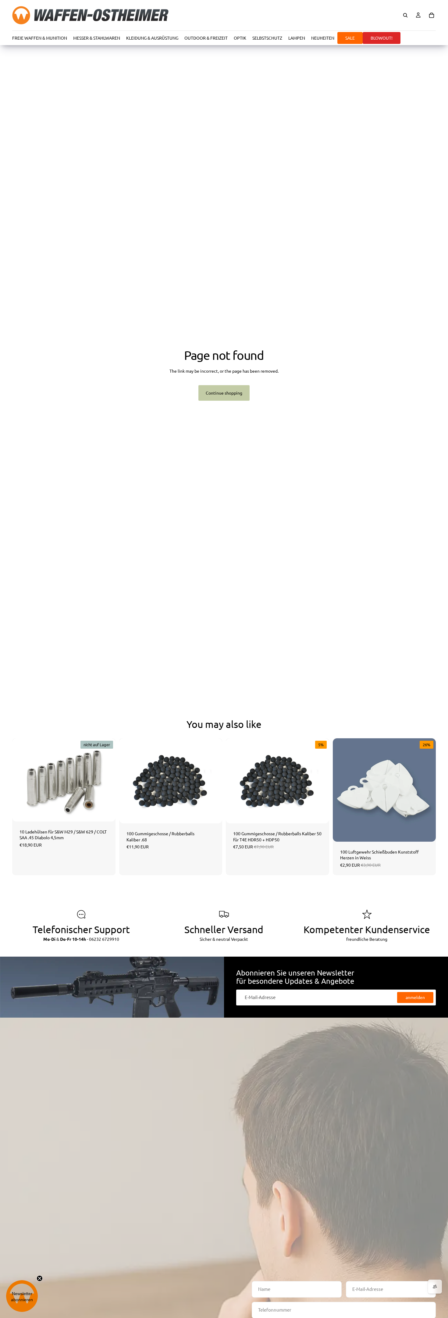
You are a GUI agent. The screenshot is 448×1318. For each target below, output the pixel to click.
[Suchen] (405, 15)
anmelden (415, 997)
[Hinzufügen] (212, 813)
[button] (22, 1296)
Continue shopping (224, 393)
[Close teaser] (40, 1278)
